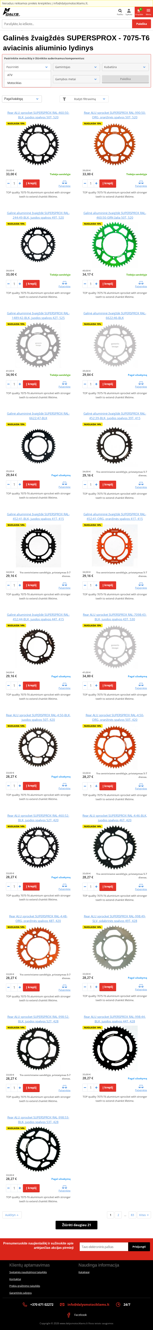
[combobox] (27, 67)
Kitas (142, 1215)
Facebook (80, 1315)
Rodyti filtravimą (85, 99)
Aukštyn (11, 1215)
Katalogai (83, 1272)
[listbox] (27, 79)
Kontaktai (15, 1279)
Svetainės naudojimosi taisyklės (28, 1272)
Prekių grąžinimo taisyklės (24, 1286)
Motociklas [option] (14, 83)
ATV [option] (9, 75)
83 (132, 1215)
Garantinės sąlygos (20, 1293)
